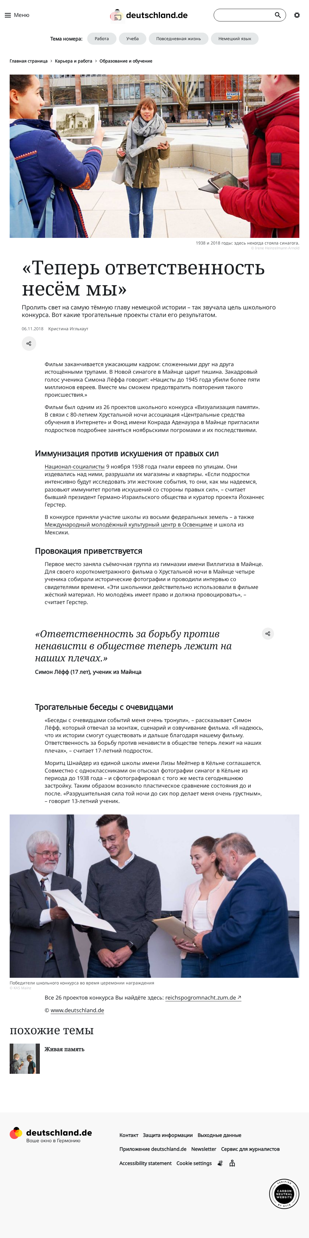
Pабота (102, 38)
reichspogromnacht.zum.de (200, 997)
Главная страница (29, 61)
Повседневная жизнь (178, 38)
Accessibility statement (145, 1163)
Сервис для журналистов (250, 1149)
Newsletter (203, 1149)
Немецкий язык (234, 38)
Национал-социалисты (75, 466)
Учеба (132, 38)
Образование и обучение (126, 61)
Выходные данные (219, 1135)
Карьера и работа (73, 61)
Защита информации (168, 1135)
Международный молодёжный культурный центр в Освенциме (128, 524)
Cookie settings (194, 1163)
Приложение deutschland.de (152, 1149)
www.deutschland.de (77, 1010)
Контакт (128, 1135)
